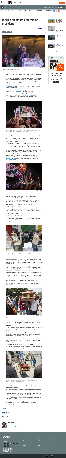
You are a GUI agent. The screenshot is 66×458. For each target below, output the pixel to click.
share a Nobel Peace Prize (31, 137)
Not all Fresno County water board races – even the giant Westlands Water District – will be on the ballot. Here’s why (59, 48)
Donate (62, 2)
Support (20, 10)
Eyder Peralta (12, 27)
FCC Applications (39, 445)
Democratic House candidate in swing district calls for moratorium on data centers (59, 29)
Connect (30, 10)
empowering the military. (11, 159)
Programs (24, 438)
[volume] (5, 7)
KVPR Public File (52, 438)
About (25, 10)
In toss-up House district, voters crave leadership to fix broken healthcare (59, 38)
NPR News (4, 16)
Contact (24, 445)
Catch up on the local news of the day (56, 74)
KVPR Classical (49, 10)
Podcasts (14, 10)
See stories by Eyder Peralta (14, 426)
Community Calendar (38, 10)
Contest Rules (52, 440)
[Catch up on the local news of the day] (56, 63)
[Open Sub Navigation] (10, 10)
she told (11, 87)
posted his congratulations (14, 91)
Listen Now (56, 81)
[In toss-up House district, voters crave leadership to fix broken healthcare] (51, 37)
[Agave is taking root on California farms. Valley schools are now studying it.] (51, 21)
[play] (2, 7)
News (2, 10)
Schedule (7, 10)
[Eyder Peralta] (4, 425)
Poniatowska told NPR (10, 146)
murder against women (27, 95)
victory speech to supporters (14, 84)
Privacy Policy (39, 440)
